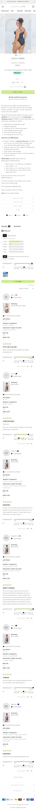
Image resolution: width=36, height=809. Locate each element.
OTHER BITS (17, 790)
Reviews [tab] (5, 226)
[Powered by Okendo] (5, 231)
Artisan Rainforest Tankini (18, 305)
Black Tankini (15, 384)
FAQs (18, 209)
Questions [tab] (17, 226)
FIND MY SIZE (5, 11)
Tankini (20, 181)
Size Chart (18, 206)
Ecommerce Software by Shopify (18, 807)
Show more (17, 777)
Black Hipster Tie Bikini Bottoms (10, 161)
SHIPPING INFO (18, 198)
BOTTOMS (20, 11)
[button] (18, 63)
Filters (19, 281)
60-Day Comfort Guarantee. (18, 97)
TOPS (12, 11)
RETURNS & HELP (17, 785)
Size (17, 79)
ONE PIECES (28, 11)
